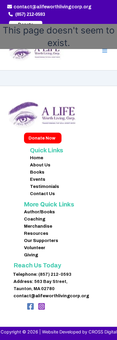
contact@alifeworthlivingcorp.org (53, 6)
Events (37, 179)
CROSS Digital (102, 332)
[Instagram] (41, 306)
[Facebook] (30, 306)
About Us (40, 165)
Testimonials (44, 186)
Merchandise (38, 226)
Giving (31, 254)
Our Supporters (41, 240)
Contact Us (42, 193)
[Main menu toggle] (104, 51)
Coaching (34, 219)
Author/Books (39, 211)
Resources (36, 233)
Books (37, 172)
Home (36, 157)
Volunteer (34, 247)
